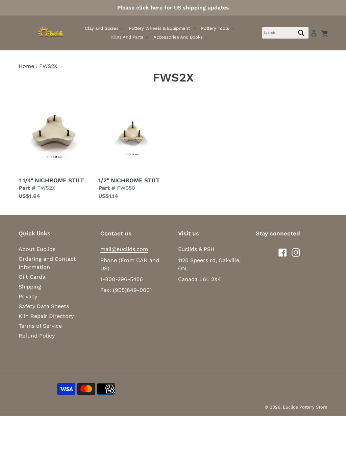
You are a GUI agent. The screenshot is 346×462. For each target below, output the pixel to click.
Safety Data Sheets (44, 306)
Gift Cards (32, 277)
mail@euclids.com (124, 249)
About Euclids (37, 249)
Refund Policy (37, 335)
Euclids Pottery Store (305, 407)
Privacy (28, 296)
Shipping (30, 286)
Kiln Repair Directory (46, 316)
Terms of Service (40, 326)
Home (26, 66)
